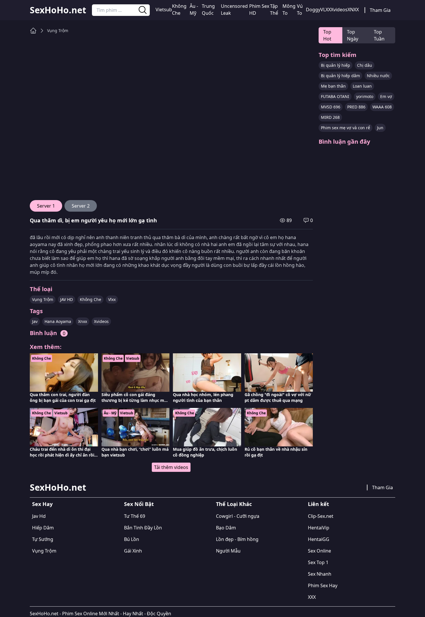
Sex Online (319, 551)
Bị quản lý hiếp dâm (340, 75)
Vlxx (112, 299)
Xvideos (339, 9)
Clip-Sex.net (320, 516)
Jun (380, 127)
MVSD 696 (330, 107)
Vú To (300, 9)
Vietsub (164, 9)
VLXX (325, 9)
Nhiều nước (378, 75)
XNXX (353, 9)
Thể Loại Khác (234, 503)
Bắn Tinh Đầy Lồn (143, 527)
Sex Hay (42, 503)
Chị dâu (364, 65)
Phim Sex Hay (322, 585)
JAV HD (66, 299)
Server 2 (81, 206)
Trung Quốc (208, 9)
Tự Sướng (42, 539)
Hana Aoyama (58, 321)
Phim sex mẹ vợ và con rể (345, 127)
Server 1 (46, 206)
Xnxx (82, 321)
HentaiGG (318, 539)
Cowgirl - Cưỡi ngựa (237, 516)
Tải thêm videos (171, 467)
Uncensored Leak (234, 9)
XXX (312, 597)
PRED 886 (356, 107)
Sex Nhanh (319, 574)
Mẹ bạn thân (333, 86)
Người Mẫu (228, 551)
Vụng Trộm (57, 30)
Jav (35, 321)
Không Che (179, 9)
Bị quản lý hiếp (335, 65)
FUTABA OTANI (335, 96)
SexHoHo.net (58, 10)
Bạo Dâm (226, 527)
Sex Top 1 (318, 562)
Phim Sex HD (259, 9)
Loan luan (362, 86)
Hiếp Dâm (43, 527)
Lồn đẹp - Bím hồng (237, 539)
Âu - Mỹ (194, 9)
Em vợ (386, 96)
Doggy (313, 9)
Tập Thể (274, 9)
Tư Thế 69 (134, 516)
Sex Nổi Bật (139, 503)
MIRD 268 (330, 117)
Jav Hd (39, 516)
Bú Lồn (131, 539)
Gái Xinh (133, 551)
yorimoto (364, 96)
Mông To (288, 9)
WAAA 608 (382, 107)
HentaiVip (318, 527)
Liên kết (318, 503)
